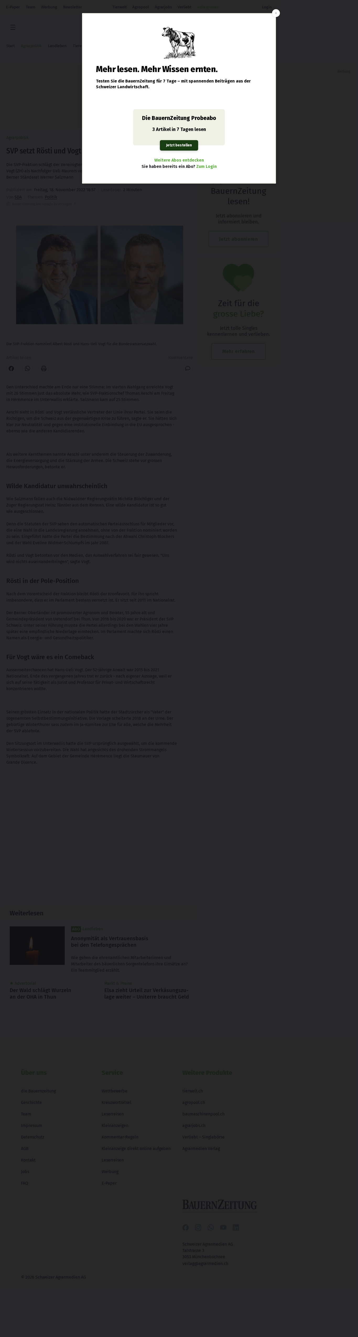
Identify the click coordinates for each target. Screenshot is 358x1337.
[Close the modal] (276, 13)
